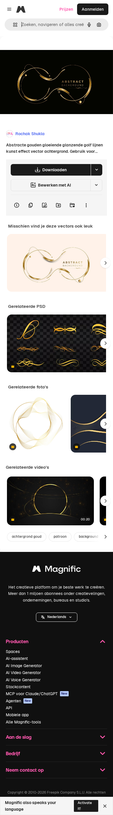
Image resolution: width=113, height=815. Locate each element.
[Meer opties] (86, 205)
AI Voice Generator (23, 679)
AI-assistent (17, 658)
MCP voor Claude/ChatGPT (37, 693)
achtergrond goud (26, 536)
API (9, 707)
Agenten (18, 701)
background (88, 536)
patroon (60, 536)
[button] (56, 617)
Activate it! (85, 806)
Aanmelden (93, 9)
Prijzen (66, 9)
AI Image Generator (24, 665)
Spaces (13, 651)
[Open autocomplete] (13, 25)
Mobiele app (17, 714)
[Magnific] (56, 570)
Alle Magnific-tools (23, 722)
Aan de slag (19, 737)
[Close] (105, 806)
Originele (38, 49)
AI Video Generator (23, 672)
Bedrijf (13, 753)
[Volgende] (105, 263)
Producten (17, 641)
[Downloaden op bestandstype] (96, 170)
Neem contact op (25, 770)
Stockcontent (18, 686)
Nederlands (56, 617)
